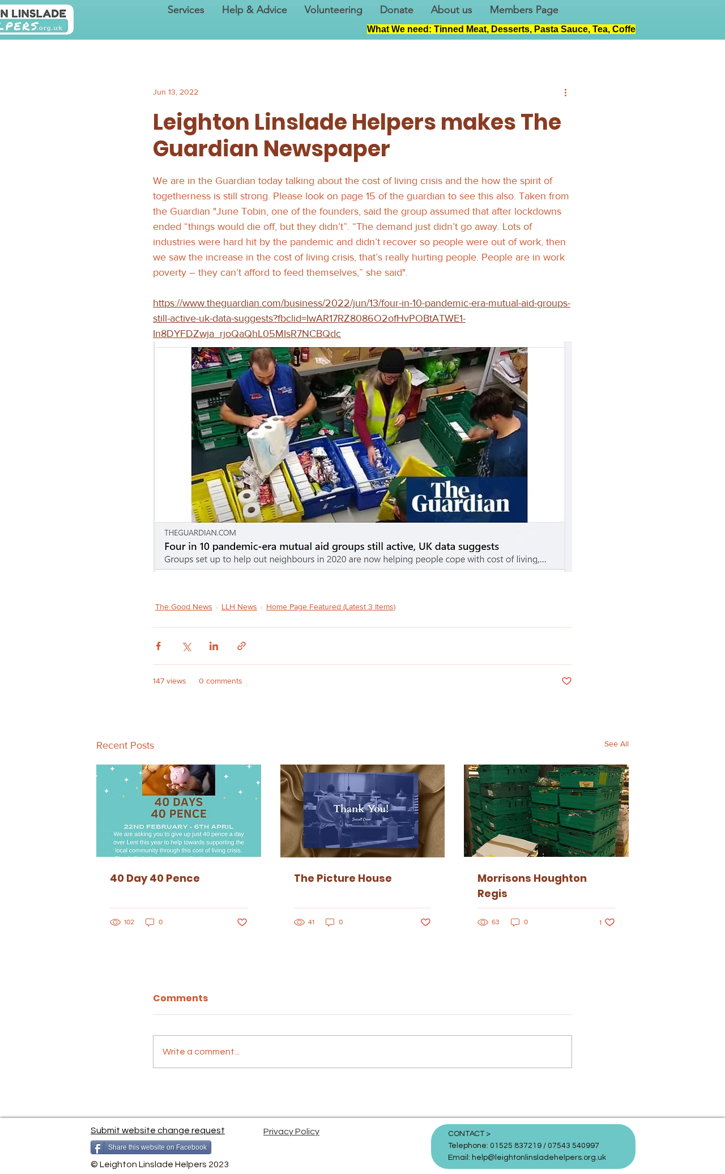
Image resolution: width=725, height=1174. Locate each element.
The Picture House (343, 878)
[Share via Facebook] (158, 646)
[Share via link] (241, 646)
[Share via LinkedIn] (213, 646)
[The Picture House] (362, 811)
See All (616, 743)
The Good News (183, 606)
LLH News (239, 606)
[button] (186, 10)
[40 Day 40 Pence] (178, 811)
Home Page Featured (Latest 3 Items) (330, 606)
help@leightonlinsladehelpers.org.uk (539, 1158)
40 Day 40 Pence (155, 878)
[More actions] (565, 92)
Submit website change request (158, 1130)
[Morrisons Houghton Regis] (546, 811)
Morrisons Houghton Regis (532, 885)
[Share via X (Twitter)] (186, 646)
